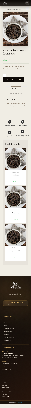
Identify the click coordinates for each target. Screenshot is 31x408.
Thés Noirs (16, 172)
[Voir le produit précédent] (4, 9)
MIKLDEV (19, 402)
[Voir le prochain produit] (24, 9)
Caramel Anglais (15, 175)
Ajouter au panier (14, 79)
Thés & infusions (9, 328)
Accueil (6, 320)
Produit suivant (18, 9)
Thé (13, 172)
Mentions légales (9, 337)
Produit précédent (10, 9)
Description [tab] (16, 88)
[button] (27, 8)
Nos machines (8, 331)
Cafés (5, 325)
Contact (6, 334)
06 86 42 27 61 (6, 369)
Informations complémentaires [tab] (16, 92)
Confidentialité (8, 340)
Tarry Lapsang (15, 213)
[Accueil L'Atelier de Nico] (5, 3)
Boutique (6, 323)
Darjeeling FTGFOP (15, 250)
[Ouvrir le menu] (27, 3)
